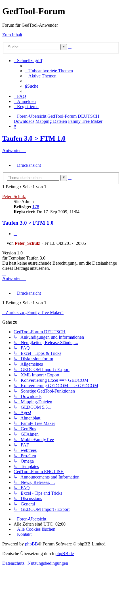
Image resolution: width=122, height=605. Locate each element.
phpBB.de (64, 553)
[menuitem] (49, 70)
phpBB (31, 543)
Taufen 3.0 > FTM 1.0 (34, 138)
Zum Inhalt (12, 34)
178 (35, 206)
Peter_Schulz (14, 196)
